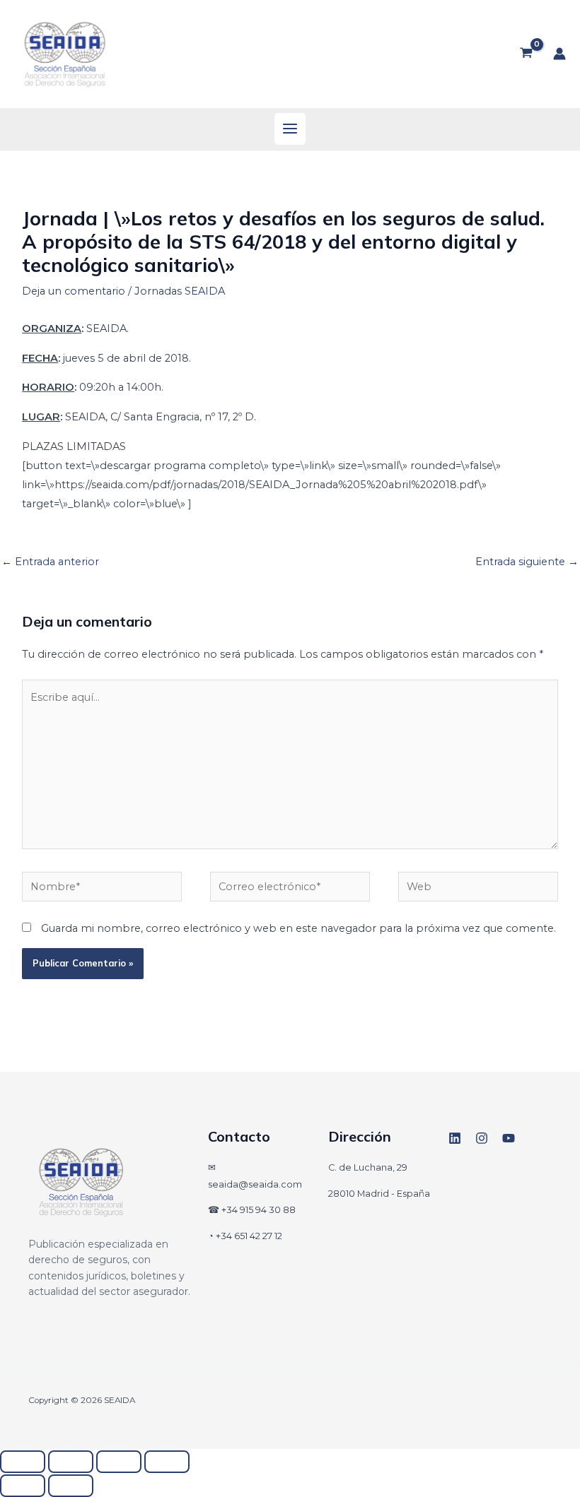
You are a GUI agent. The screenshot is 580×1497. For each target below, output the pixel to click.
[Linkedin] (454, 1138)
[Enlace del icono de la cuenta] (559, 53)
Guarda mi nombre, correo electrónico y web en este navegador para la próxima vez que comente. (298, 928)
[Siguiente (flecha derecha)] (70, 1485)
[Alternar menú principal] (290, 128)
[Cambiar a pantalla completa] (70, 1461)
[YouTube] (508, 1138)
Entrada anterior (50, 561)
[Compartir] (118, 1461)
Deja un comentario (73, 291)
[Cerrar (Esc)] (167, 1461)
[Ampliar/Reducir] (22, 1461)
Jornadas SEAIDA (179, 291)
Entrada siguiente (527, 561)
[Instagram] (481, 1138)
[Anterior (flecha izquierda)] (22, 1485)
